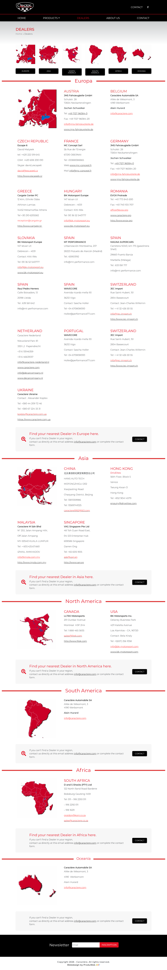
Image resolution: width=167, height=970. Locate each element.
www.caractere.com (28, 367)
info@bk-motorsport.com (124, 646)
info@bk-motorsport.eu (77, 220)
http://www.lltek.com (75, 641)
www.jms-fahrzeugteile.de (78, 129)
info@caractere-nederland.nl (33, 362)
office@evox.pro (119, 209)
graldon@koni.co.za (75, 815)
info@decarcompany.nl (30, 372)
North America (72, 72)
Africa (118, 71)
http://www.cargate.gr (29, 225)
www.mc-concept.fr (81, 165)
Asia (49, 71)
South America (95, 72)
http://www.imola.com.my (31, 562)
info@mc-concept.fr (80, 170)
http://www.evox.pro (121, 220)
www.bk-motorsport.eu (77, 225)
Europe (25, 71)
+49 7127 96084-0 (77, 113)
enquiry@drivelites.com (123, 503)
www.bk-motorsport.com (124, 651)
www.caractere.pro (120, 215)
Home (22, 18)
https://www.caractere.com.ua (33, 419)
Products (50, 18)
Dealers (83, 18)
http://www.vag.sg (74, 562)
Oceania (142, 71)
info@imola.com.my (28, 557)
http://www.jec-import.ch (124, 319)
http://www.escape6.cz (29, 176)
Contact (137, 7)
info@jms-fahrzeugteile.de (79, 124)
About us (113, 18)
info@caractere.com (121, 113)
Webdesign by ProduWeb (81, 965)
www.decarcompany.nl (30, 378)
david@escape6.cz (27, 170)
